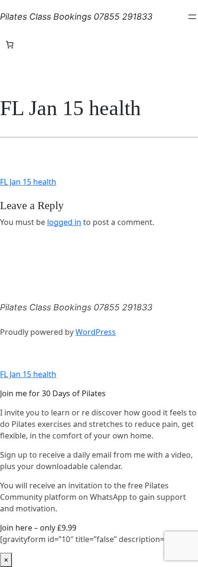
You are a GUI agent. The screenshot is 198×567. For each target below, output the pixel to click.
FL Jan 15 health (28, 182)
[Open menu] (192, 17)
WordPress (95, 332)
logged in (64, 222)
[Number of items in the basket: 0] (9, 44)
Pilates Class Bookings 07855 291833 (76, 17)
